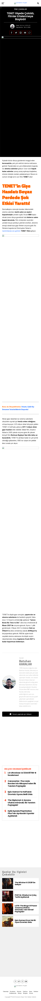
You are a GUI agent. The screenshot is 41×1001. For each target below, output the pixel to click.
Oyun (30, 991)
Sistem (19, 991)
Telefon (25, 991)
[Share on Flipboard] (21, 33)
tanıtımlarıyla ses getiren (11, 231)
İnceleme (12, 991)
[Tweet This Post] (16, 33)
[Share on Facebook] (12, 33)
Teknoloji (5, 991)
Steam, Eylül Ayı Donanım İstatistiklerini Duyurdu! (18, 408)
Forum (31, 993)
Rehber (36, 991)
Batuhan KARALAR (25, 25)
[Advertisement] (20, 742)
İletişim (25, 993)
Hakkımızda (12, 993)
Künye (20, 993)
